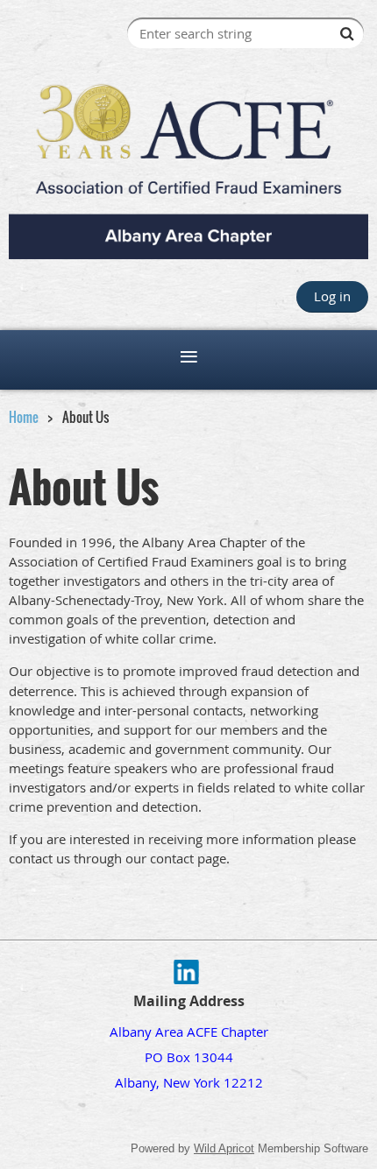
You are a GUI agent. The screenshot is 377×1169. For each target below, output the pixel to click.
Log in (332, 296)
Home (24, 416)
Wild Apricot (224, 1148)
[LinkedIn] (186, 972)
